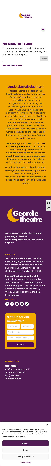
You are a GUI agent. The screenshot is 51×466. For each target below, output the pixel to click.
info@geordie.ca (13, 378)
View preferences (25, 456)
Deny (25, 450)
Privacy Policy (26, 463)
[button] (47, 424)
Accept (25, 443)
